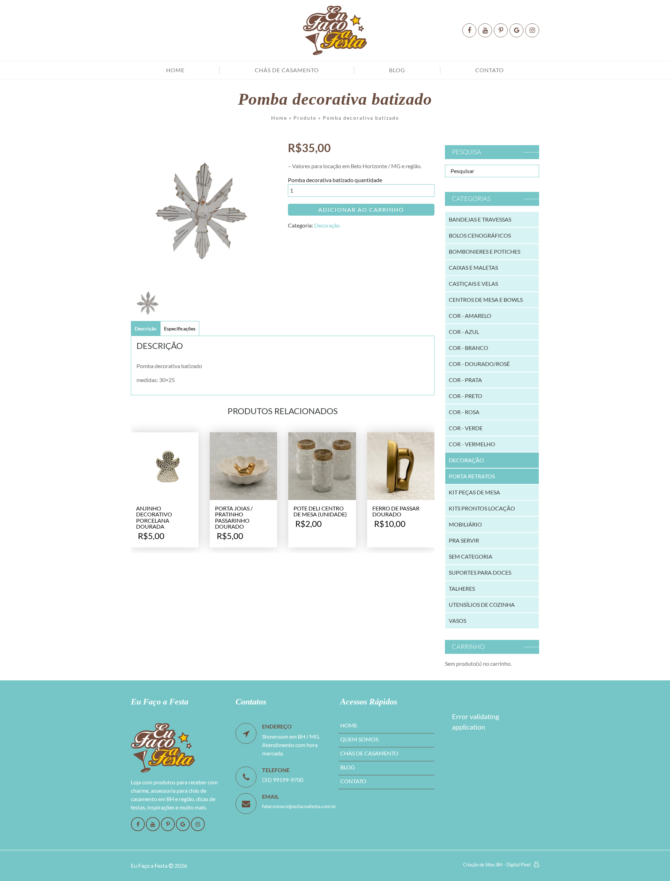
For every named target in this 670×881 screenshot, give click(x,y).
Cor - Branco (468, 347)
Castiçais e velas (473, 283)
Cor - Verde (466, 428)
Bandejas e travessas (480, 219)
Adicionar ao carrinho (361, 209)
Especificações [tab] (179, 328)
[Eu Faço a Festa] (335, 30)
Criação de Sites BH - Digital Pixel (496, 864)
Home (175, 70)
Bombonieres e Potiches (484, 251)
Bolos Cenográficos (480, 235)
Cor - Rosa (464, 412)
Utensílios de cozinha (482, 604)
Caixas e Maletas (473, 267)
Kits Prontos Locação (482, 508)
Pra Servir (464, 540)
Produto (305, 118)
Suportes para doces (480, 572)
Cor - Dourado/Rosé (479, 363)
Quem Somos (359, 739)
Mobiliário (465, 524)
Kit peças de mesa (474, 492)
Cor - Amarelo (470, 315)
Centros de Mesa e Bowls (486, 299)
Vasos (457, 620)
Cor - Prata (465, 379)
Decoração (327, 225)
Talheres (462, 588)
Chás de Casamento (287, 70)
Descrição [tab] (145, 328)
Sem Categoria (470, 556)
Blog (397, 70)
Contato (489, 70)
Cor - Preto (465, 396)
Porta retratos (472, 476)
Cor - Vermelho (472, 444)
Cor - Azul (464, 331)
